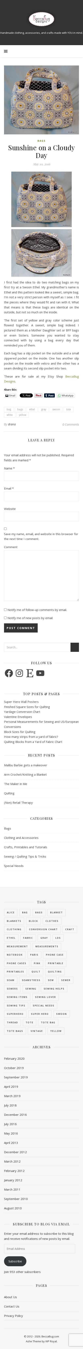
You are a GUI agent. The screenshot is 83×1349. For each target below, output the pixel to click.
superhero (15, 1013)
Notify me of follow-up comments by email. (37, 610)
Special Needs (14, 866)
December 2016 (15, 1115)
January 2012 (13, 1180)
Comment (11, 547)
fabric (28, 937)
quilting (55, 971)
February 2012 (14, 1171)
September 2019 (16, 1077)
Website (10, 509)
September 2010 (16, 1199)
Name (9, 468)
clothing (14, 929)
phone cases (16, 963)
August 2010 (13, 1208)
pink (37, 963)
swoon (56, 409)
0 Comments (70, 424)
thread (12, 1022)
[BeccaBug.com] (41, 19)
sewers (12, 988)
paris (34, 954)
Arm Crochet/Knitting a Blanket (25, 774)
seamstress (31, 980)
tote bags (15, 1030)
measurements (46, 946)
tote (68, 409)
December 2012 (15, 1152)
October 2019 (14, 1068)
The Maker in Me (15, 784)
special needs (43, 1005)
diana (12, 424)
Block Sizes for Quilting (19, 732)
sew (51, 980)
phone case (55, 954)
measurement (17, 946)
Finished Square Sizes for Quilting (27, 707)
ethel (32, 409)
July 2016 (10, 1124)
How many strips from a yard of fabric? (31, 737)
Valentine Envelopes (18, 717)
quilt (36, 971)
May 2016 (11, 1133)
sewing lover (45, 996)
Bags (41, 141)
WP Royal (51, 1341)
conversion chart (43, 929)
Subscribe (15, 1261)
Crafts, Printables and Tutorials (25, 847)
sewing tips (16, 1005)
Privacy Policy (13, 1316)
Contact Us (11, 1306)
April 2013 (11, 1143)
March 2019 (12, 1096)
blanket (56, 912)
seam (11, 980)
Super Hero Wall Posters (21, 702)
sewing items (17, 996)
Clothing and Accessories (21, 838)
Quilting (9, 793)
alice (11, 912)
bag (9, 409)
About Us (10, 1297)
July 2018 (10, 1105)
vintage (37, 1030)
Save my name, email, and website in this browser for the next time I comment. (41, 536)
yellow (22, 415)
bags (20, 409)
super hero (40, 1013)
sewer (66, 980)
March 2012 (12, 1161)
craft (69, 929)
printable (55, 963)
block (33, 920)
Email (9, 488)
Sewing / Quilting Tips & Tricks (25, 856)
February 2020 (14, 1058)
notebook (15, 954)
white (10, 415)
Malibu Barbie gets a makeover (25, 765)
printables (15, 971)
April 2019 (11, 1086)
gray (43, 409)
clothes (52, 920)
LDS (58, 937)
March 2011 (12, 1189)
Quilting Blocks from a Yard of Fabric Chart (33, 742)
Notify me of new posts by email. (30, 618)
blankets (14, 920)
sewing (30, 988)
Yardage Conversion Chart (22, 712)
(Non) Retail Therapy (18, 802)
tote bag (48, 1022)
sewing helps (54, 988)
